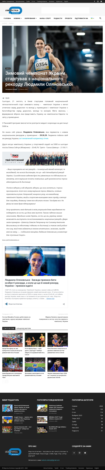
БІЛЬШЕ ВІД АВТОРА (24, 328)
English (66, 1)
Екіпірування (30, 18)
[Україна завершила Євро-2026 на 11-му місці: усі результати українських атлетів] (57, 365)
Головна (7, 18)
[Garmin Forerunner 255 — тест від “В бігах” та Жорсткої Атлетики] (7, 429)
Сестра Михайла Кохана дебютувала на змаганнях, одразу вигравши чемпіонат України (16, 319)
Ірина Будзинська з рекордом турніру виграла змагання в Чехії (12, 375)
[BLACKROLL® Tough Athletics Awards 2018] (42, 429)
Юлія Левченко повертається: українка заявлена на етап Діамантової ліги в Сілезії (57, 350)
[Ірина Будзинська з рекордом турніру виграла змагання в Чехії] (12, 365)
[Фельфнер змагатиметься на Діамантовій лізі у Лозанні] (35, 365)
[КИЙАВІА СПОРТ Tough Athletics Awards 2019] (42, 419)
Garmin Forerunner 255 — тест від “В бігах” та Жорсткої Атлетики (22, 428)
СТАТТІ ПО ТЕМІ (8, 328)
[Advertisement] (65, 10)
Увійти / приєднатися (8, 1)
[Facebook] (94, 1)
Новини (17, 18)
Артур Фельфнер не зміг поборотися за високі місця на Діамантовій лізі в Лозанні (12, 350)
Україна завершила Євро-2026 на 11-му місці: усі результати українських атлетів (57, 375)
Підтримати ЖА (81, 18)
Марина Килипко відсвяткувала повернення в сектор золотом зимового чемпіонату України (53, 319)
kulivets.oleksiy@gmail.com (51, 460)
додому (4, 23)
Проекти (68, 18)
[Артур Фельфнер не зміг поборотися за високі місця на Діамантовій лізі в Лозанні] (12, 340)
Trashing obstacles (42, 1)
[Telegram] (101, 1)
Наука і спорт (45, 18)
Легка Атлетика (20, 1)
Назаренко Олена (11, 89)
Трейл (28, 1)
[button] (100, 19)
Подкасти (58, 18)
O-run (33, 1)
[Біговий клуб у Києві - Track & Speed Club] (35, 158)
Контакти (51, 1)
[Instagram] (97, 1)
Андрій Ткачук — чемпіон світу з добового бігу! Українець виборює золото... (23, 419)
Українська (59, 1)
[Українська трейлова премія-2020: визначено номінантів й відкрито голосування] (42, 408)
